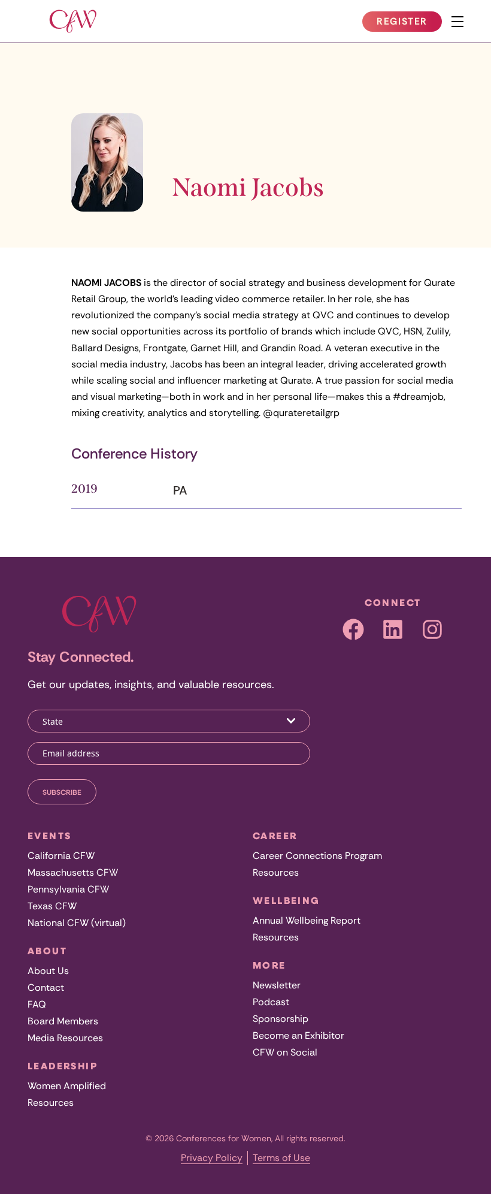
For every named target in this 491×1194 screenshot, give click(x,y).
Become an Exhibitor (298, 1035)
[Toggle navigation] (457, 22)
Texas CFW (52, 906)
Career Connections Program (317, 855)
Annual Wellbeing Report (306, 920)
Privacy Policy (212, 1157)
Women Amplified (67, 1086)
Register (409, 23)
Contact (46, 987)
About (47, 950)
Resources (51, 1102)
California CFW (61, 855)
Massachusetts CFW (73, 872)
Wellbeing (286, 900)
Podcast (271, 1002)
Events (49, 835)
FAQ (37, 1004)
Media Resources (65, 1038)
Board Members (63, 1021)
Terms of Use (281, 1157)
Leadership (63, 1065)
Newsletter (277, 985)
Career (275, 835)
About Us (48, 970)
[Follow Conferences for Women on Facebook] (353, 629)
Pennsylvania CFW (68, 889)
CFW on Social (285, 1052)
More (269, 965)
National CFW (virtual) (77, 922)
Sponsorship (280, 1018)
